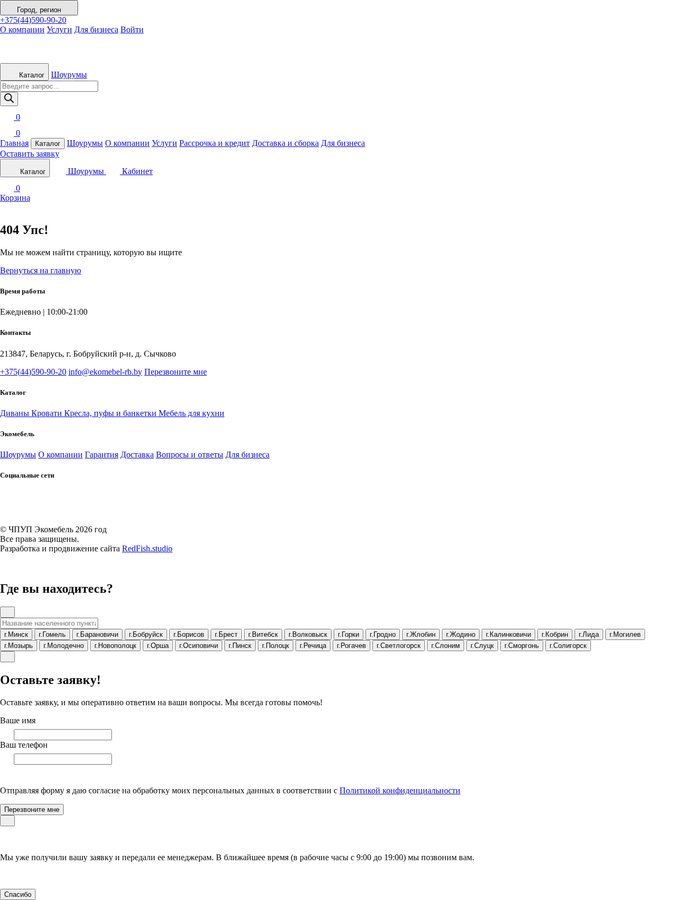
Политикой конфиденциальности (400, 790)
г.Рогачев (351, 646)
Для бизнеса (96, 29)
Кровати (47, 413)
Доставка (137, 454)
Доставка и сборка (285, 143)
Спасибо (17, 894)
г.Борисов (188, 634)
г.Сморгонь (521, 646)
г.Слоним (445, 646)
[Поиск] (9, 99)
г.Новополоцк (115, 646)
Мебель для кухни (191, 413)
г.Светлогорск (399, 646)
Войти (132, 29)
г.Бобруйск (146, 634)
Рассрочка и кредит (214, 143)
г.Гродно (383, 634)
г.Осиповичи (198, 646)
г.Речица (313, 646)
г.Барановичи (97, 634)
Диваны (15, 413)
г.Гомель (52, 634)
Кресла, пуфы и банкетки (111, 413)
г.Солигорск (568, 646)
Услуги (59, 29)
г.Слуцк (482, 646)
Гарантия (101, 454)
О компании (22, 29)
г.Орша (158, 646)
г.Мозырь (18, 646)
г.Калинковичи (508, 634)
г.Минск (16, 634)
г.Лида (589, 634)
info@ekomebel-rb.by (105, 371)
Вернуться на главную (40, 270)
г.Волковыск (308, 634)
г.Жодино (460, 634)
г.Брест (226, 634)
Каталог (31, 75)
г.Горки (348, 634)
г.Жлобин (421, 634)
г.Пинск (240, 646)
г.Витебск (263, 634)
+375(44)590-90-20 (33, 19)
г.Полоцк (275, 646)
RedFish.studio (147, 548)
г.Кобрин (555, 634)
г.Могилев (625, 634)
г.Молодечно (63, 646)
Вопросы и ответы (189, 454)
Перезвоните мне (175, 371)
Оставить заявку (29, 153)
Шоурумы (69, 74)
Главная (14, 143)
